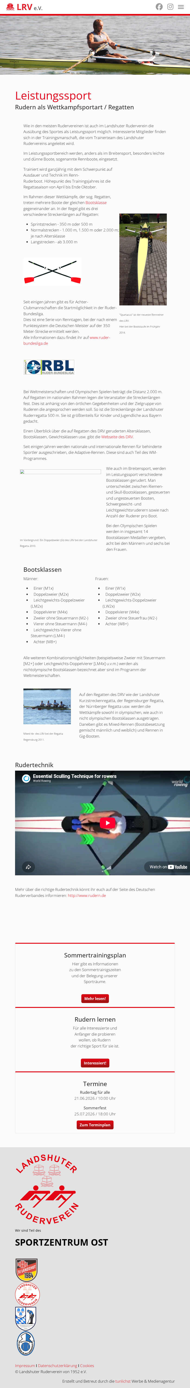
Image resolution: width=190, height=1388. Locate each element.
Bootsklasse (96, 202)
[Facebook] (159, 7)
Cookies (87, 1365)
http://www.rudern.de (87, 895)
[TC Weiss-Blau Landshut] (95, 1343)
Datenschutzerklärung (57, 1365)
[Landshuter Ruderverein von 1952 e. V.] (95, 1294)
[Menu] (181, 7)
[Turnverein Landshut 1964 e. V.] (95, 1270)
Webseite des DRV (117, 436)
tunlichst (123, 1381)
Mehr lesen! (95, 998)
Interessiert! (95, 1063)
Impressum (25, 1365)
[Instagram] (170, 7)
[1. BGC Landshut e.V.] (95, 1319)
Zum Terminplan (95, 1124)
